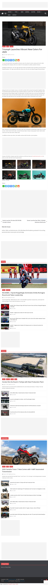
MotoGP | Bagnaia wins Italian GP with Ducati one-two (21, 312)
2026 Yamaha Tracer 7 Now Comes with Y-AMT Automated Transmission (23, 470)
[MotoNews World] (2, 13)
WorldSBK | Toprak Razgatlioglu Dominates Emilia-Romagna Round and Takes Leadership (23, 294)
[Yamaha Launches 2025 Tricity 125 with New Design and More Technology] (5, 496)
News (22, 12)
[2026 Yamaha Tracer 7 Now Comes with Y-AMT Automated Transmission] (24, 452)
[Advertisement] (25, 5)
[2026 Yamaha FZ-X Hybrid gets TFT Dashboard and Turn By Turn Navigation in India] (5, 490)
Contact (14, 15)
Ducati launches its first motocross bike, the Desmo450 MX (22, 412)
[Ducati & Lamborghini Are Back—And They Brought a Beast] (5, 400)
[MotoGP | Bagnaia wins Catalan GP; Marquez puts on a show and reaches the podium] (5, 327)
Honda (12, 379)
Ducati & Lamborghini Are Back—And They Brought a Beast (22, 399)
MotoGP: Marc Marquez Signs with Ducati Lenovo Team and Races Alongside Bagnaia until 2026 (28, 306)
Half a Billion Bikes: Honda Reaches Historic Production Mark (23, 392)
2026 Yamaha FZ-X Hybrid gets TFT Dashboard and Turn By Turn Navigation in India (27, 488)
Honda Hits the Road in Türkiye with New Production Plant (23, 382)
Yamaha (11, 466)
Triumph (11, 46)
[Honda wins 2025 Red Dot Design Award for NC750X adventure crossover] (5, 406)
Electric (33, 12)
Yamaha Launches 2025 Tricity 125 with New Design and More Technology (25, 495)
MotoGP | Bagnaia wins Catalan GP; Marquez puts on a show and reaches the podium (26, 326)
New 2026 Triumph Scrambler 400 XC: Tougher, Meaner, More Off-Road (25, 508)
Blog (9, 15)
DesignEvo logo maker (13, 584)
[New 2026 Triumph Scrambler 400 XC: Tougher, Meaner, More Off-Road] (5, 509)
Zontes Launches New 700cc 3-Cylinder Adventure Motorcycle (36, 221)
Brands (10, 12)
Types (16, 12)
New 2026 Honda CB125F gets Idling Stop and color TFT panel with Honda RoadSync (27, 514)
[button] (12, 12)
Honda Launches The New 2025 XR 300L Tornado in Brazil (11, 221)
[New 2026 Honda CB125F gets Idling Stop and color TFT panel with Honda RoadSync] (5, 515)
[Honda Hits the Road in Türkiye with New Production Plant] (24, 365)
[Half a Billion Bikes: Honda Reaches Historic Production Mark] (5, 394)
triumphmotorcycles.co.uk (37, 156)
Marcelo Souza (11, 54)
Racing (38, 12)
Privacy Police (8, 567)
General (27, 12)
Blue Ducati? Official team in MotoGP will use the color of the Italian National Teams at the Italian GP (27, 319)
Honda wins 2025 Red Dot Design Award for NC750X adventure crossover (25, 405)
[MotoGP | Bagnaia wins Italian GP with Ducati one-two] (5, 313)
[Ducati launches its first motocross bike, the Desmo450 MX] (5, 413)
